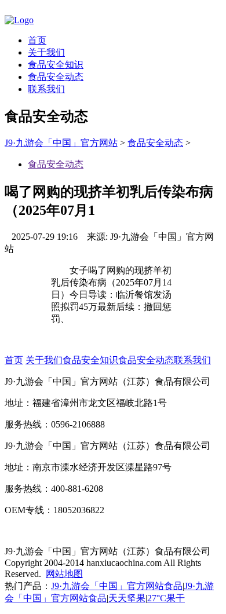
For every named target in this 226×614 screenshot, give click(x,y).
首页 (37, 40)
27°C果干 (166, 598)
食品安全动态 (55, 77)
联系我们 (46, 89)
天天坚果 (126, 598)
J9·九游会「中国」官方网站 (61, 143)
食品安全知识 (55, 65)
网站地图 (64, 574)
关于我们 (46, 52)
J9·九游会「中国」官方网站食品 (117, 586)
